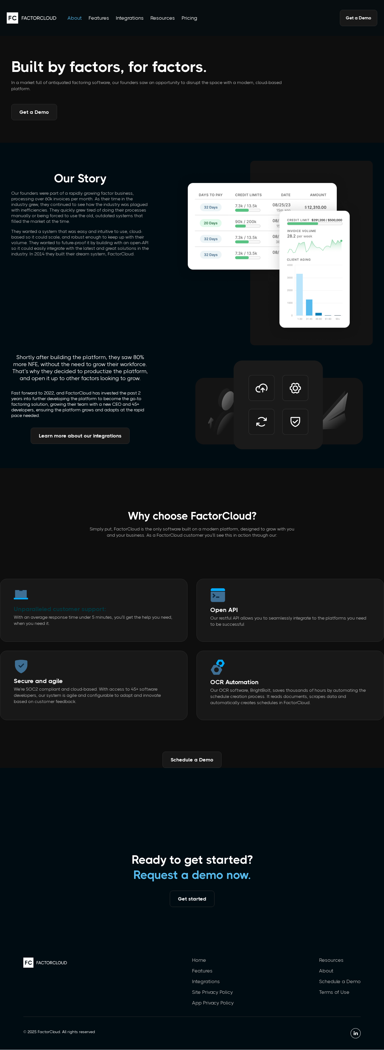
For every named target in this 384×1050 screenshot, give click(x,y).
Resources (162, 18)
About (74, 18)
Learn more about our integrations (80, 436)
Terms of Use (334, 992)
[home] (31, 18)
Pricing (189, 18)
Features (99, 18)
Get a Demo (358, 18)
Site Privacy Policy (212, 992)
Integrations (130, 18)
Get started (192, 899)
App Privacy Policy (213, 1002)
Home (199, 960)
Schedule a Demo (192, 760)
